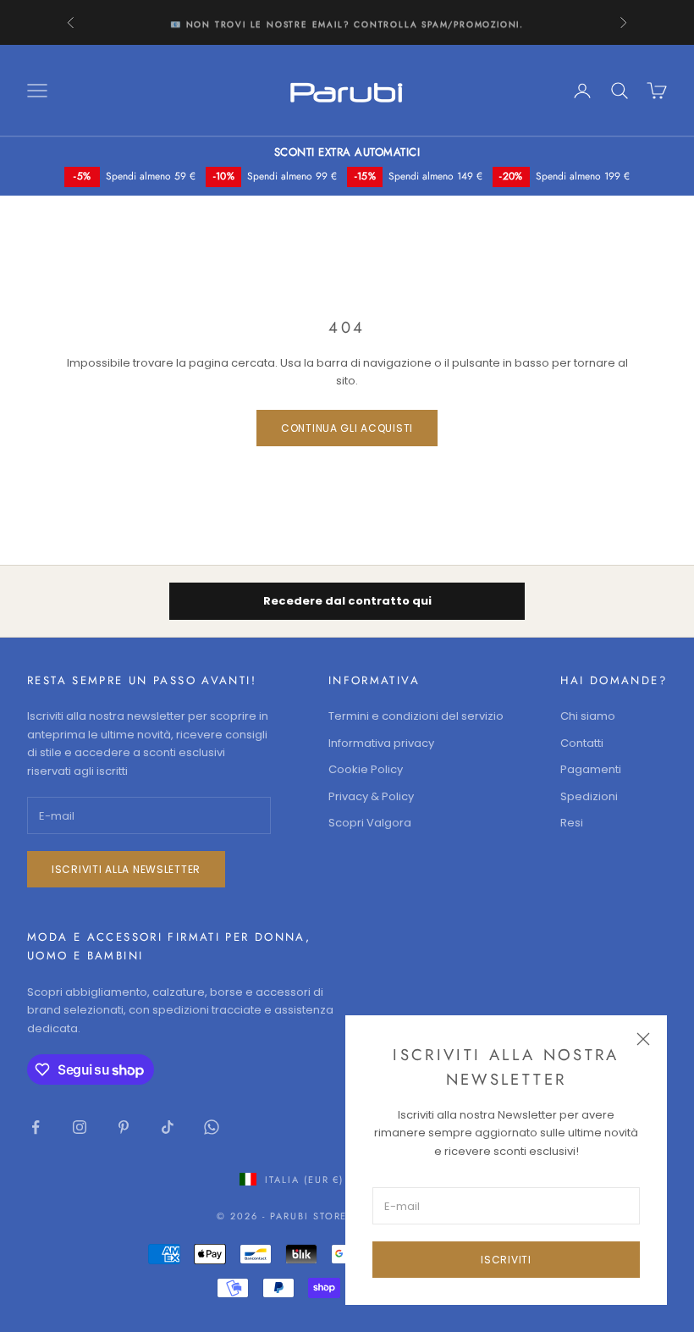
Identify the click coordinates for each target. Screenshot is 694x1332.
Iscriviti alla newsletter (126, 869)
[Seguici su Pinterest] (123, 1127)
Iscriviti (506, 1259)
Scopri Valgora (369, 823)
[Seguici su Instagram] (79, 1127)
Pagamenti (590, 769)
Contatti (581, 743)
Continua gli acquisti (347, 428)
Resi (571, 823)
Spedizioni (589, 796)
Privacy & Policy (371, 796)
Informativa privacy (381, 743)
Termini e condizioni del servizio (416, 716)
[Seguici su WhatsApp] (211, 1127)
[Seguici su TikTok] (167, 1127)
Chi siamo (587, 716)
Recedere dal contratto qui (347, 601)
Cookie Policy (365, 769)
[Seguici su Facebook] (35, 1127)
